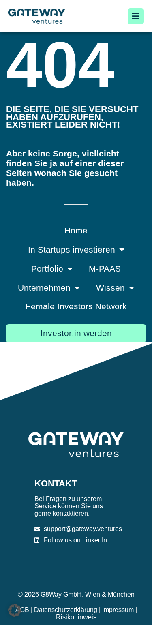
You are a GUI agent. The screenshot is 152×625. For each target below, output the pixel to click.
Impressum (118, 609)
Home (76, 230)
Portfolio (47, 268)
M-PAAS (105, 268)
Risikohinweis (76, 617)
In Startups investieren (71, 249)
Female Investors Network (76, 306)
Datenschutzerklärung (65, 609)
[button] (14, 610)
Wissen (110, 287)
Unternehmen (44, 287)
